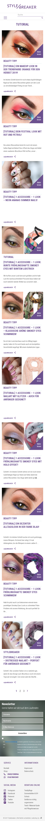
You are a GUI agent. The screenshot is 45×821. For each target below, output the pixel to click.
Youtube (11, 803)
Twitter (10, 799)
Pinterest (11, 796)
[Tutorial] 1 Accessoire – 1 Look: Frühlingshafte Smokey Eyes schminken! (22, 592)
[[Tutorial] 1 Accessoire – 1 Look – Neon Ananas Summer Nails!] (23, 213)
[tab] (15, 91)
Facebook (11, 793)
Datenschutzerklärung (11, 742)
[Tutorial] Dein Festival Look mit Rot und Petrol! (23, 133)
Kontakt (6, 768)
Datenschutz (28, 771)
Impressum (28, 768)
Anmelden (22, 733)
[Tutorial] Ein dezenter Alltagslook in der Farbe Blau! (21, 525)
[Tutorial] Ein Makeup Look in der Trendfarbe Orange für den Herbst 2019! (22, 69)
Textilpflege (28, 790)
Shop (6, 771)
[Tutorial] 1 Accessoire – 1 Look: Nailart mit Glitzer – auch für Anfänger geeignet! (22, 396)
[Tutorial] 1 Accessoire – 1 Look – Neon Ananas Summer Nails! (22, 198)
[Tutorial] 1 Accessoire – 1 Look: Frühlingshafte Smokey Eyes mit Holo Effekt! (23, 461)
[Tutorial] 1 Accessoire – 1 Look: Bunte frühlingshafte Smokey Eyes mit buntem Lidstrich (22, 265)
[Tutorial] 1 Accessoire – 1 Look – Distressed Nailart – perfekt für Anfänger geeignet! (22, 660)
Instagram (11, 790)
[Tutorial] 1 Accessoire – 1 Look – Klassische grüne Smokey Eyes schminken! (22, 331)
